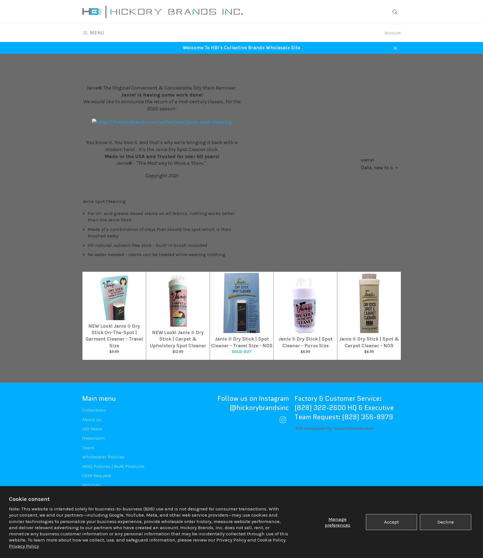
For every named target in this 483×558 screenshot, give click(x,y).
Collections (94, 410)
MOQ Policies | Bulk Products (113, 466)
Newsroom (93, 438)
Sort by (367, 160)
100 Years (92, 429)
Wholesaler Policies (103, 456)
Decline (445, 522)
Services (91, 484)
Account (392, 33)
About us (91, 419)
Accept (391, 522)
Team (88, 447)
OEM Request (96, 475)
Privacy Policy (24, 546)
